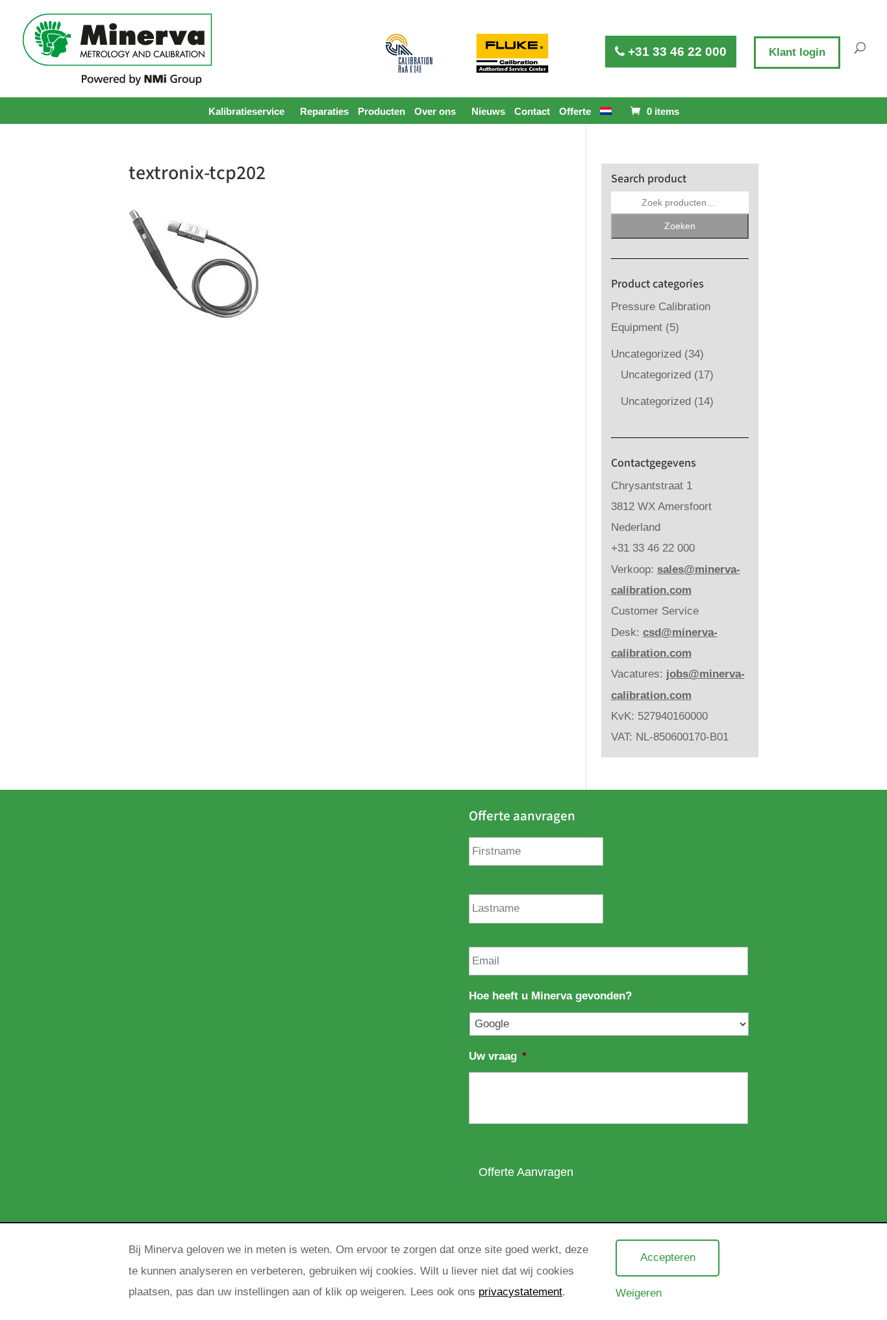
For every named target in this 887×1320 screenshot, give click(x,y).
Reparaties (324, 111)
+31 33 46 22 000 (676, 51)
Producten (381, 111)
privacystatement (520, 1292)
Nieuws (488, 111)
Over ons (435, 111)
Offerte (575, 111)
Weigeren (639, 1293)
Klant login (797, 52)
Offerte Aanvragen (526, 1172)
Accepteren (667, 1257)
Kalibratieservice (246, 111)
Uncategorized (646, 354)
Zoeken (679, 226)
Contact (532, 111)
